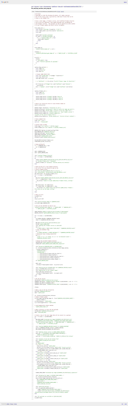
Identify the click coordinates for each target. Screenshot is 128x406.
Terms (15, 404)
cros (41, 6)
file (59, 11)
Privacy (11, 404)
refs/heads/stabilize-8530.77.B (72, 6)
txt (122, 404)
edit (62, 11)
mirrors (36, 6)
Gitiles (8, 404)
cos (32, 6)
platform (54, 6)
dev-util (60, 6)
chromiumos (47, 6)
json (126, 404)
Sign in (125, 2)
